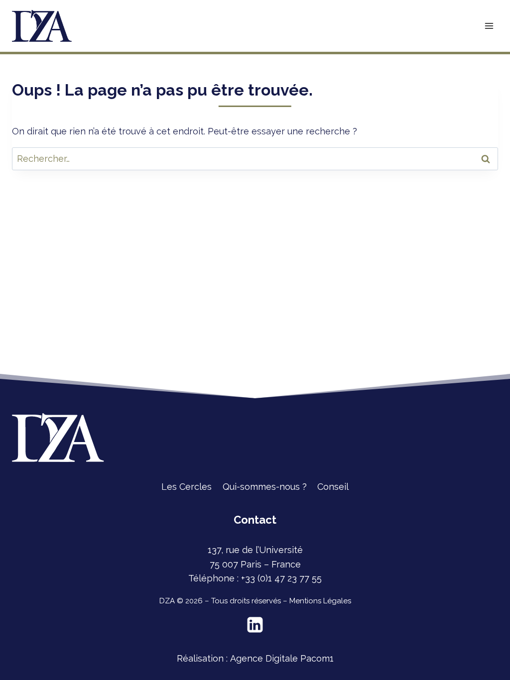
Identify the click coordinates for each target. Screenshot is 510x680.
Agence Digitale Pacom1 (282, 658)
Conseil (333, 486)
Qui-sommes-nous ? (265, 486)
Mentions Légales (320, 600)
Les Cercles (186, 486)
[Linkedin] (255, 625)
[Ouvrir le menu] (489, 25)
